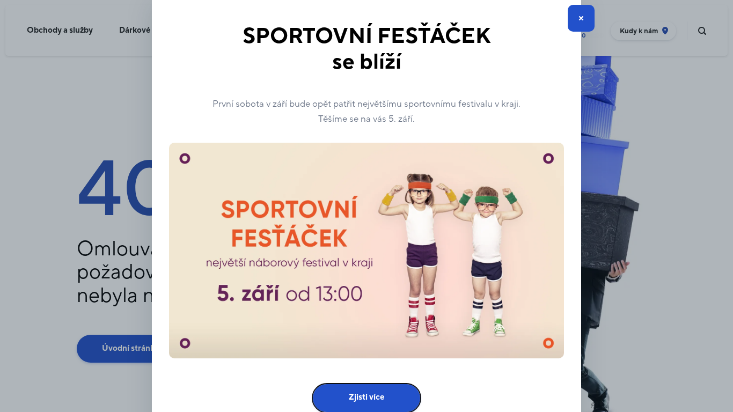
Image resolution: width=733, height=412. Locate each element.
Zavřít (581, 18)
